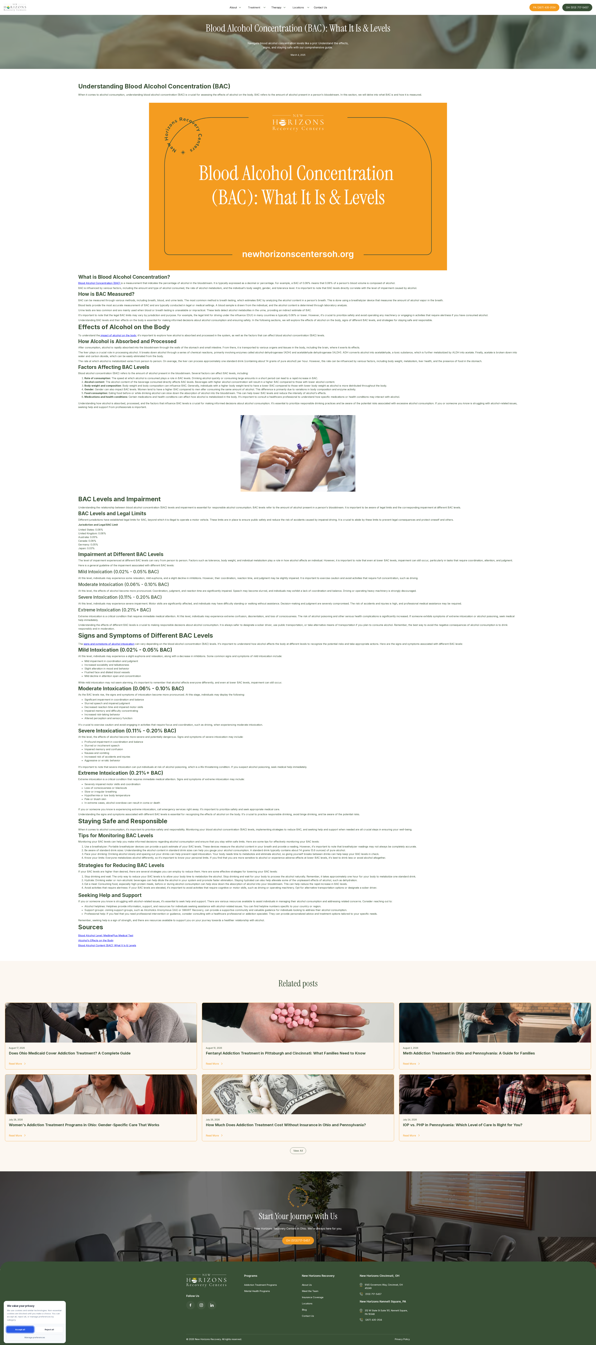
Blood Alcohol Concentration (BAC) (99, 283)
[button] (235, 7)
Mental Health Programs (257, 1291)
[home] (15, 7)
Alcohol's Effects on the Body (95, 940)
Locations (298, 7)
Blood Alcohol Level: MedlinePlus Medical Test (105, 935)
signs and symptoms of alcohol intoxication (109, 643)
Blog (304, 1309)
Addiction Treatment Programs (260, 1284)
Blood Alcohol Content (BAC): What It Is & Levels (107, 945)
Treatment (254, 7)
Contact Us (308, 1315)
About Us (307, 1284)
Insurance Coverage (312, 1297)
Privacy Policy (402, 1339)
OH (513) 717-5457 (577, 7)
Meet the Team (310, 1291)
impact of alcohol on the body (118, 335)
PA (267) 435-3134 (544, 7)
